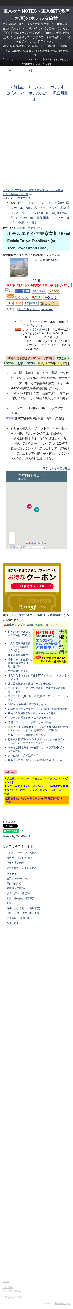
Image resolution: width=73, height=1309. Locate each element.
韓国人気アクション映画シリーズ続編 (29, 722)
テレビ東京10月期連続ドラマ (24, 755)
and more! (10, 772)
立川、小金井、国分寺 (15, 194)
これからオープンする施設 (22, 852)
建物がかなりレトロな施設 (22, 867)
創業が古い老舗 (15, 862)
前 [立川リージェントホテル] (38, 87)
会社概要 (8, 1287)
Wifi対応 (31, 207)
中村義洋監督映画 (18, 671)
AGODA (39, 291)
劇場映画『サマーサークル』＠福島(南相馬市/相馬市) (38, 708)
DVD (8, 802)
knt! (19, 303)
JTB (10, 303)
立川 (16, 373)
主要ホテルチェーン (18, 878)
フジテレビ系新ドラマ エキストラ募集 (30, 717)
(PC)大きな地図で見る (56, 468)
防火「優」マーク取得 (28, 213)
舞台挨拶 (35, 798)
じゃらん (21, 297)
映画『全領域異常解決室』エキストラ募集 (32, 713)
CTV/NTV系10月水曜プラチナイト (27, 704)
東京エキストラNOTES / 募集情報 (40, 615)
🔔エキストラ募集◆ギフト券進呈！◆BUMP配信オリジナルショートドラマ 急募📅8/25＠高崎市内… (38, 728)
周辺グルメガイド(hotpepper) (36, 309)
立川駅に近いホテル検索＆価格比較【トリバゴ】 (39, 285)
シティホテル (60, 217)
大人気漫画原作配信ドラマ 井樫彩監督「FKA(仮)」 (19, 647)
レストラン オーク (35, 329)
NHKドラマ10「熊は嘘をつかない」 (28, 735)
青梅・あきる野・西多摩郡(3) (23, 908)
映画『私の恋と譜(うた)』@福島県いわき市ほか (35, 760)
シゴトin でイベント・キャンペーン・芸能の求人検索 (37, 786)
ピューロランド (29, 202)
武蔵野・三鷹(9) (16, 888)
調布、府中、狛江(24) (19, 893)
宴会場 (64, 207)
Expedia (31, 303)
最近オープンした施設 (19, 857)
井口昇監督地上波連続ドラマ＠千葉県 (29, 683)
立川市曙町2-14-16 (46, 260)
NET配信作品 (51, 798)
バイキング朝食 (53, 202)
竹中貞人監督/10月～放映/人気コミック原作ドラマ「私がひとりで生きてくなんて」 (36, 740)
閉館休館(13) (14, 883)
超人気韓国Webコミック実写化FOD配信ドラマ (19, 635)
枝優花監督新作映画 (19, 655)
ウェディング (49, 207)
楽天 (37, 297)
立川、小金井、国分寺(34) (21, 898)
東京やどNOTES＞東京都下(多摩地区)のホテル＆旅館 (33, 190)
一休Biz (24, 291)
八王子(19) (12, 923)
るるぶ (52, 297)
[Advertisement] (36, 147)
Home (6, 1281)
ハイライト (13, 873)
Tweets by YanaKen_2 (16, 836)
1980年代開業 (39, 217)
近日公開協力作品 (15, 798)
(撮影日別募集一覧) (26, 625)
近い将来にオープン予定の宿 (23, 32)
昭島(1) (11, 903)
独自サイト (49, 303)
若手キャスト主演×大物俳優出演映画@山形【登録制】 (20, 663)
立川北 (50, 373)
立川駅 (31, 222)
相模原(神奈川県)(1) (18, 918)
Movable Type (62, 1303)
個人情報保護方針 (13, 1291)
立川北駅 (18, 222)
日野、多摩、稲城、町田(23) (23, 913)
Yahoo (54, 291)
